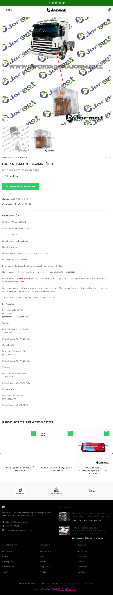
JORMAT (48, 583)
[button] (20, 186)
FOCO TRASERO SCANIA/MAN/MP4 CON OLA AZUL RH (93, 470)
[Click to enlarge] (7, 120)
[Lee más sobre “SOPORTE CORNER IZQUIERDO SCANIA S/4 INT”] (65, 433)
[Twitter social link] (53, 3)
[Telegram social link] (63, 3)
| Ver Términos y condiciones (80, 583)
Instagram (82, 551)
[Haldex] (57, 491)
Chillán (5, 556)
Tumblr (81, 571)
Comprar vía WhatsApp (33, 433)
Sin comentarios (95, 520)
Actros (43, 571)
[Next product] (109, 157)
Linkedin (81, 561)
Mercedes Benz (47, 551)
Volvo (42, 556)
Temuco (6, 571)
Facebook (82, 556)
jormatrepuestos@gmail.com (15, 241)
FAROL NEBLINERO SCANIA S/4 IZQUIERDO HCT (20, 469)
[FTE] (94, 491)
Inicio (4, 157)
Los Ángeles (8, 551)
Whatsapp (82, 566)
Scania (43, 561)
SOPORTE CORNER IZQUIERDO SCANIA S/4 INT (56, 469)
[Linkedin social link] (56, 3)
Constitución (8, 566)
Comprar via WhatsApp (22, 186)
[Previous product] (103, 157)
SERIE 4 (23, 157)
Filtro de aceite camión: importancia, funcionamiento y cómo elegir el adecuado (88, 530)
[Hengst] (21, 491)
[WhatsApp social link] (60, 3)
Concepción (7, 561)
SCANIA (13, 157)
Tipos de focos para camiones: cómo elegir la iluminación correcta (91, 515)
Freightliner (45, 566)
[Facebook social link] (49, 3)
